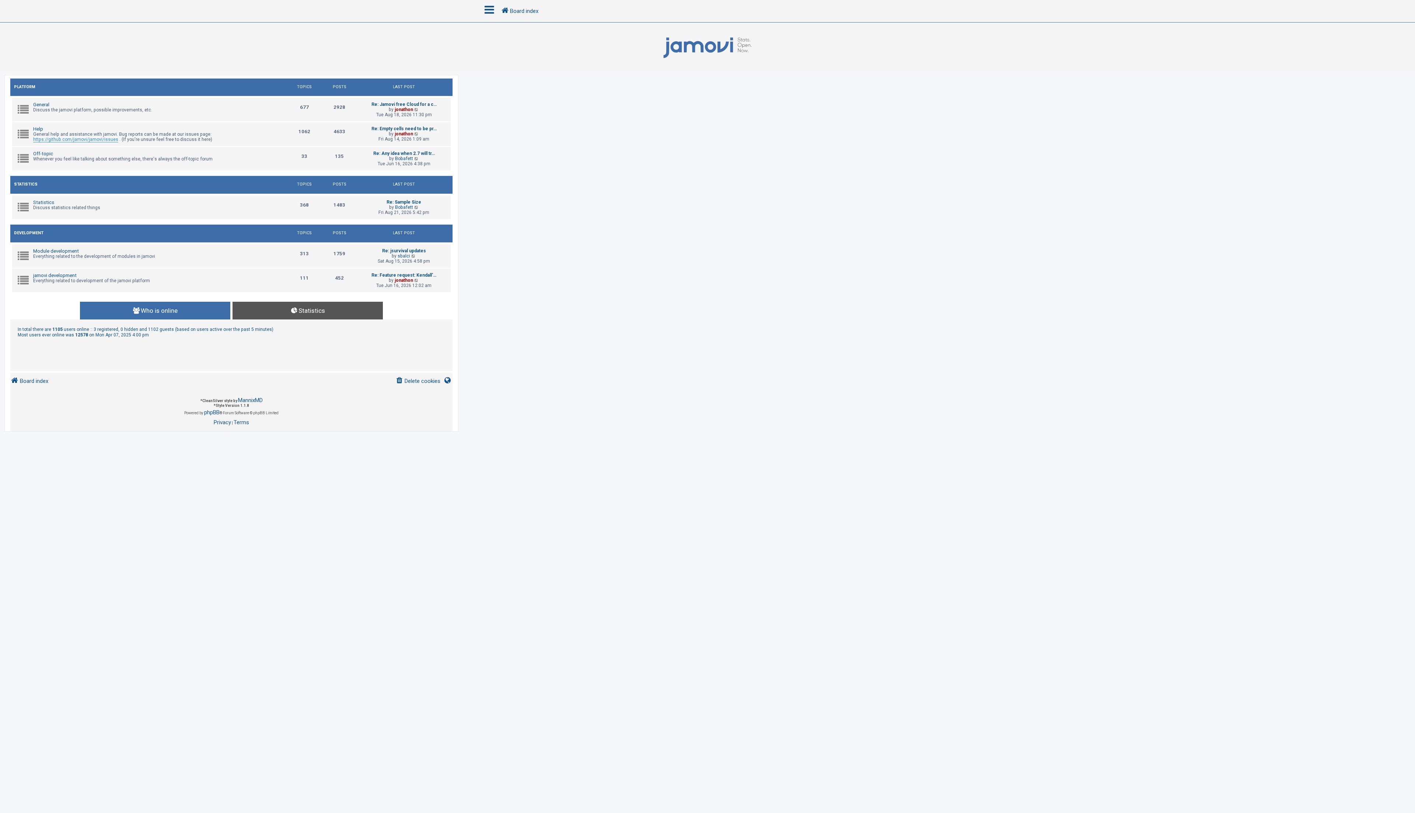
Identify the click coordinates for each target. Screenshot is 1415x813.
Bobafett (404, 158)
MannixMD (250, 400)
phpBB (212, 412)
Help (38, 129)
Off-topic (43, 153)
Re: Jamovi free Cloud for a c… (404, 104)
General (41, 104)
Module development (56, 251)
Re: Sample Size (404, 202)
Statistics (26, 184)
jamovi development (55, 275)
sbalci (404, 256)
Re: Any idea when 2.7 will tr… (404, 153)
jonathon (404, 109)
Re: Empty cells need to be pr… (404, 128)
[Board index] (707, 48)
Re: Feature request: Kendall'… (403, 275)
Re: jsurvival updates (404, 250)
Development (28, 233)
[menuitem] (418, 381)
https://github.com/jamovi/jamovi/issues (75, 139)
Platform (24, 86)
